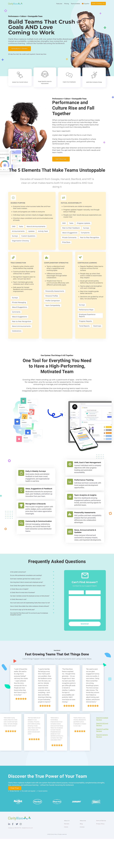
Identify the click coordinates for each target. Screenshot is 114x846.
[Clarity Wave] (15, 4)
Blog (81, 824)
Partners (66, 824)
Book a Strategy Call (98, 3)
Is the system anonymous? (18, 572)
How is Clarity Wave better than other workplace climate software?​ (29, 606)
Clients (66, 827)
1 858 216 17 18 (17, 827)
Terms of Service (101, 820)
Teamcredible (75, 3)
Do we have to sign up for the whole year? (22, 609)
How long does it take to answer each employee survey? (26, 582)
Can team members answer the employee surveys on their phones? (29, 596)
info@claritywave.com (27, 827)
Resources (83, 820)
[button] (31, 571)
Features (59, 3)
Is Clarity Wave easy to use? (18, 599)
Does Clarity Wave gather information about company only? (27, 585)
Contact (82, 827)
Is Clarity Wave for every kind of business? (22, 592)
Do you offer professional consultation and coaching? (26, 575)
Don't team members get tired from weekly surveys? (25, 579)
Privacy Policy (100, 824)
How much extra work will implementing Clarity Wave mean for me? (30, 603)
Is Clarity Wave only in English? (19, 589)
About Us (67, 820)
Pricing (66, 3)
